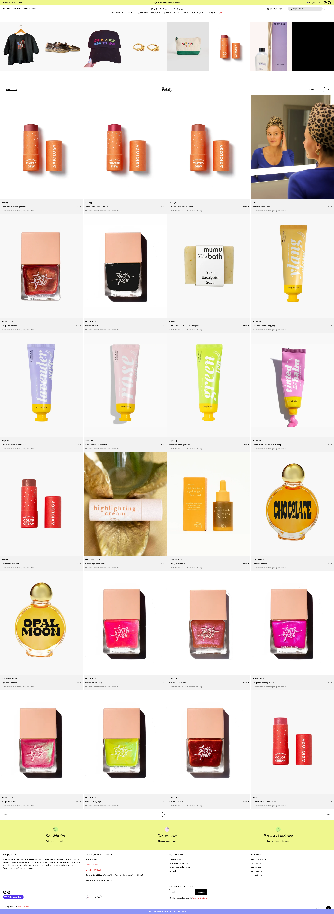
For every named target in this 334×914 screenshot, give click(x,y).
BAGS (176, 12)
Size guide (173, 871)
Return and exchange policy (179, 863)
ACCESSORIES (142, 12)
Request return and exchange (179, 867)
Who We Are (8, 2)
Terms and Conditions (199, 898)
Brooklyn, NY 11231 (93, 870)
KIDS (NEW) (211, 12)
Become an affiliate (258, 859)
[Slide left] (3, 45)
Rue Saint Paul (23, 906)
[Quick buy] (79, 196)
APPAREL (129, 12)
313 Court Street (92, 864)
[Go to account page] (325, 9)
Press (20, 2)
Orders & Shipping (176, 859)
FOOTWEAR (156, 12)
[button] (167, 911)
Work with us (256, 863)
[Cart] (329, 9)
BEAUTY (185, 12)
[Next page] (328, 814)
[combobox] (305, 9)
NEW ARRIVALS (117, 12)
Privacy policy (256, 871)
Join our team (256, 867)
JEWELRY (167, 12)
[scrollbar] (167, 75)
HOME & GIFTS (197, 12)
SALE (221, 12)
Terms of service (257, 875)
